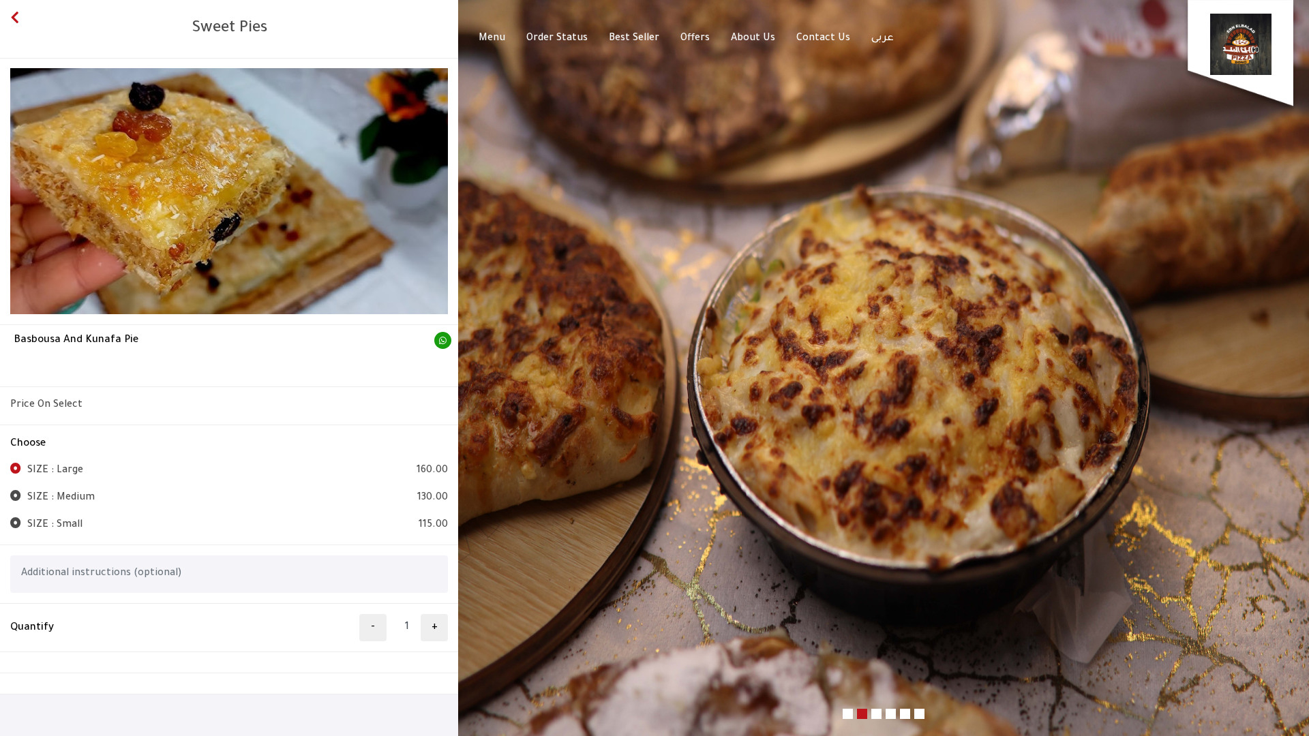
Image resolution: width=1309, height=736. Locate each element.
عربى (882, 38)
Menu (492, 38)
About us (753, 38)
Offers (695, 38)
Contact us (823, 38)
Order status (557, 38)
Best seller (634, 38)
